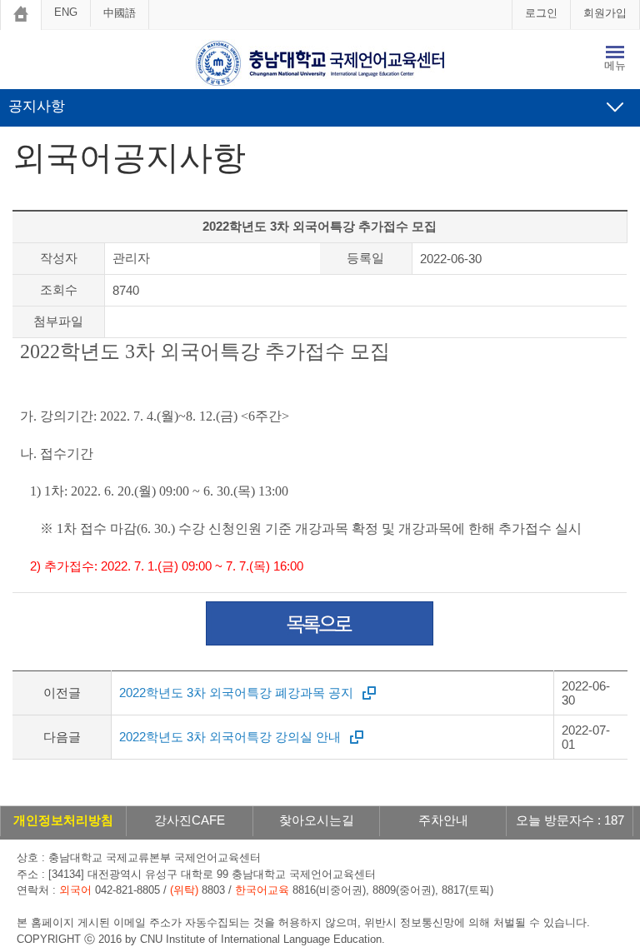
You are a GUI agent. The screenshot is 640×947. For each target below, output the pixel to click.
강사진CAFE (189, 820)
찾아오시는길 (316, 820)
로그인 (541, 13)
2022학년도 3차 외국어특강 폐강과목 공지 (236, 692)
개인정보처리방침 (63, 820)
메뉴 (615, 65)
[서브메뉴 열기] (615, 106)
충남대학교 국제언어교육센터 (320, 63)
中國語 (119, 13)
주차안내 (443, 820)
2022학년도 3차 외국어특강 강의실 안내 (230, 737)
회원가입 (605, 13)
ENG (66, 12)
